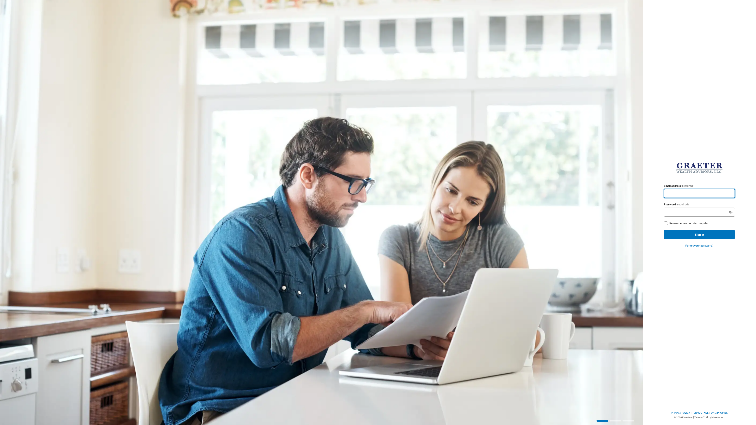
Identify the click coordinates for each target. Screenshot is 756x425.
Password (676, 204)
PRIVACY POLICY (680, 412)
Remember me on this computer (689, 223)
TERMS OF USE (700, 412)
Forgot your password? (699, 245)
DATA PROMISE (719, 412)
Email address (679, 185)
